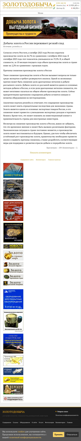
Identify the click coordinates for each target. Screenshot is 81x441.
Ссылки (15, 422)
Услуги (41, 422)
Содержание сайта (27, 160)
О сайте (34, 422)
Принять (58, 434)
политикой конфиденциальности (25, 437)
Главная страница (54, 160)
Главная (69, 422)
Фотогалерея (49, 422)
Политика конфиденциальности (67, 415)
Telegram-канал (62, 412)
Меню (40, 13)
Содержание (7, 422)
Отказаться (72, 434)
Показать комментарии (40, 152)
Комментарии (41, 160)
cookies (21, 431)
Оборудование (25, 422)
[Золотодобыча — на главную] (28, 6)
